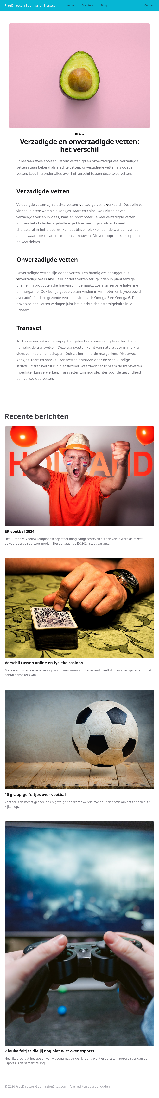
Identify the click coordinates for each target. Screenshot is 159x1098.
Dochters (87, 5)
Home (70, 5)
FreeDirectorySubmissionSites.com (32, 5)
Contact (149, 5)
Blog (104, 5)
